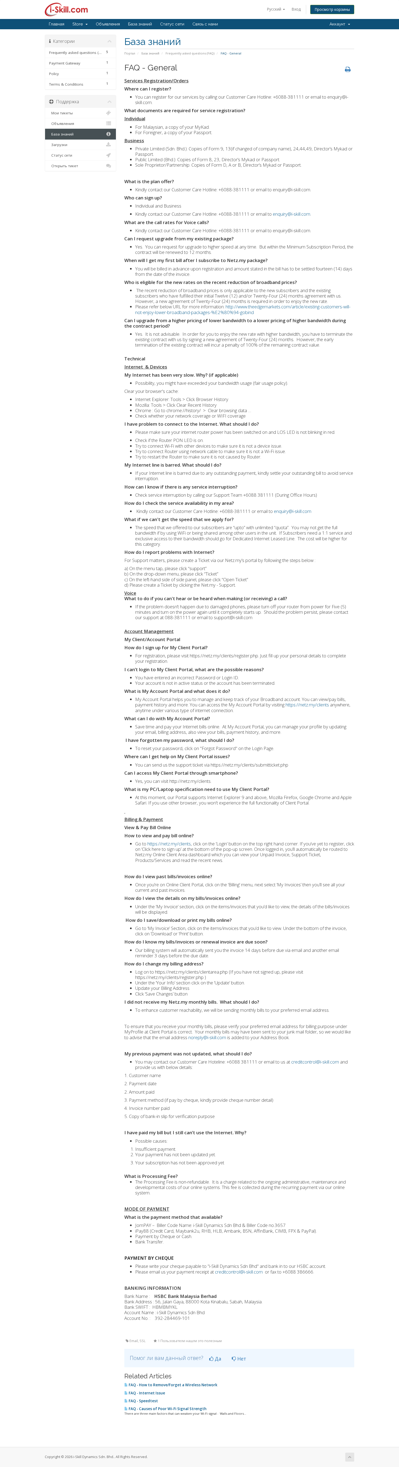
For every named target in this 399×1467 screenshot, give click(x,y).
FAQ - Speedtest (143, 1400)
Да (217, 1358)
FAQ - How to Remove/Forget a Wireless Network (172, 1384)
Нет (241, 1358)
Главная (56, 24)
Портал (129, 53)
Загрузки (58, 144)
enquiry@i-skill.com (291, 214)
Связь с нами (205, 24)
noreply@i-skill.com (207, 1037)
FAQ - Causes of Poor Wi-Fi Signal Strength (167, 1408)
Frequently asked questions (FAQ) (190, 53)
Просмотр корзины (332, 9)
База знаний (140, 24)
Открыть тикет (63, 165)
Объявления (108, 24)
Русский (274, 9)
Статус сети (172, 24)
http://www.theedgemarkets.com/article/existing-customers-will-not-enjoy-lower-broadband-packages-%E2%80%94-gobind (242, 309)
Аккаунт (338, 24)
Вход (296, 9)
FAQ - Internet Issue (146, 1393)
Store (78, 24)
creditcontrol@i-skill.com (315, 1062)
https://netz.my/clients (307, 705)
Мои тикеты (61, 113)
